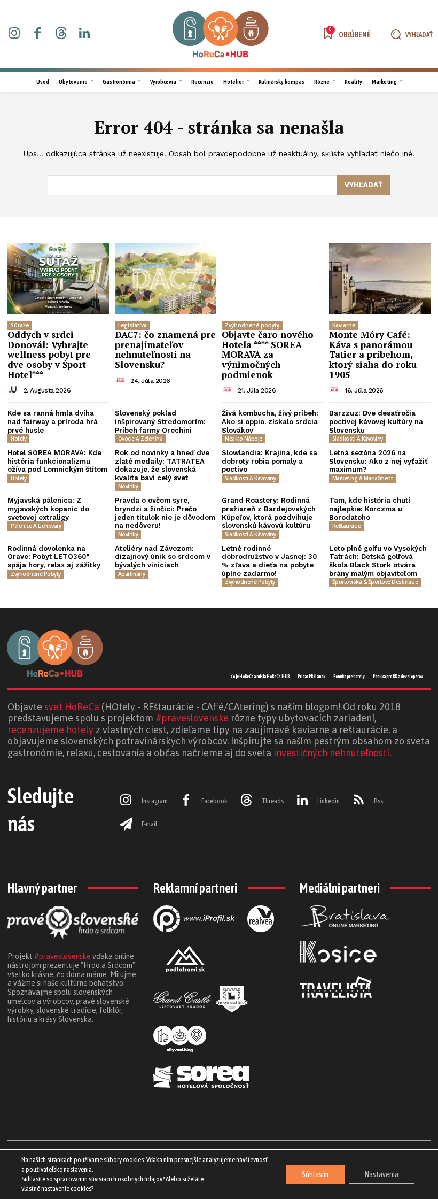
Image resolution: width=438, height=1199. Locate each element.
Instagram (155, 801)
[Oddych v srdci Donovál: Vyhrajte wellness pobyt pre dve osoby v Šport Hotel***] (58, 278)
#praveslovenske (192, 718)
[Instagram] (14, 34)
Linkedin (328, 801)
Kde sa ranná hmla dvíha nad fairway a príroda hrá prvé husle (52, 421)
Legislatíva (132, 325)
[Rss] (358, 801)
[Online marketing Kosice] (338, 971)
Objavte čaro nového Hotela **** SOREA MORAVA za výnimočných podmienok (268, 354)
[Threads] (61, 34)
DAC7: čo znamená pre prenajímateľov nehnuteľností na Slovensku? (165, 349)
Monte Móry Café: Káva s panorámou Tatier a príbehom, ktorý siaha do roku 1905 (373, 354)
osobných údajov (140, 1179)
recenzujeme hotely (50, 729)
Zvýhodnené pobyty (252, 325)
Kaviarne (343, 325)
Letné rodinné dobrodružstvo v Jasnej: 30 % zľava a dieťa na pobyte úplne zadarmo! (269, 561)
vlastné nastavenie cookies (56, 1189)
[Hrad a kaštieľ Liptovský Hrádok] (200, 1021)
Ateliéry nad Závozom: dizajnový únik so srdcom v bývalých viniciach (162, 556)
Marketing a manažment (362, 478)
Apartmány (131, 574)
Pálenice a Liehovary (36, 525)
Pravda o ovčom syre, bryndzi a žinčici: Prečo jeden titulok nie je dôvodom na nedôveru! (165, 512)
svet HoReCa (71, 706)
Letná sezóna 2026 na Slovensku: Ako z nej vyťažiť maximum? (378, 461)
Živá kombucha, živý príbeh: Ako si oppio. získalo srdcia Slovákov (270, 421)
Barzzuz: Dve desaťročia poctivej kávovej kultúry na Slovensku (376, 421)
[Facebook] (38, 34)
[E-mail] (126, 824)
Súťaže (20, 325)
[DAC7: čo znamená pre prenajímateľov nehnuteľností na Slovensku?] (166, 278)
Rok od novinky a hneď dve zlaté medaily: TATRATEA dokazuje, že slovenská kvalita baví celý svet (162, 465)
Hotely (18, 438)
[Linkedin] (84, 34)
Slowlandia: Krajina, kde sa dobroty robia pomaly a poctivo (269, 461)
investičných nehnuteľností (331, 752)
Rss (378, 801)
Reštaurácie (346, 525)
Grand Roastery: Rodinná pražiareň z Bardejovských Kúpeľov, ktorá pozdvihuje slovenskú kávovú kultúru (269, 512)
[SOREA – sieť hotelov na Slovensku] (201, 1096)
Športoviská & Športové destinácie (375, 582)
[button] (410, 34)
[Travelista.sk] (336, 1006)
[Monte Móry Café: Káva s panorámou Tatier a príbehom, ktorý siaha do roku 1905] (380, 278)
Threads (273, 801)
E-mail (149, 824)
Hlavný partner (42, 888)
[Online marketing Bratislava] (345, 936)
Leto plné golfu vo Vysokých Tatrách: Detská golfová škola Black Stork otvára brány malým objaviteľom (378, 561)
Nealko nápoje (243, 438)
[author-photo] (14, 390)
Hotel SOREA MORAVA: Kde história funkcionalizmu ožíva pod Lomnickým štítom (57, 461)
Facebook (214, 801)
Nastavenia (381, 1174)
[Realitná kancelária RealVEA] (260, 940)
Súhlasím (315, 1174)
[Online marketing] (193, 940)
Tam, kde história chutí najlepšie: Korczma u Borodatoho (369, 508)
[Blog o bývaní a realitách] (179, 1061)
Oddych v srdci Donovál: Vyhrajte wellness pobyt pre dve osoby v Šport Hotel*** (49, 354)
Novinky (128, 486)
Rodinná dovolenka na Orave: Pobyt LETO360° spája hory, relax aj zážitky (53, 556)
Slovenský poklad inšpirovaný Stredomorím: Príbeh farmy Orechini (160, 421)
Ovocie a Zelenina (140, 438)
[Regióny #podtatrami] (185, 981)
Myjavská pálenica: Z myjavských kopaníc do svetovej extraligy (48, 508)
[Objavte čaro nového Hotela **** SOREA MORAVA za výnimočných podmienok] (273, 278)
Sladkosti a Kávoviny (357, 438)
